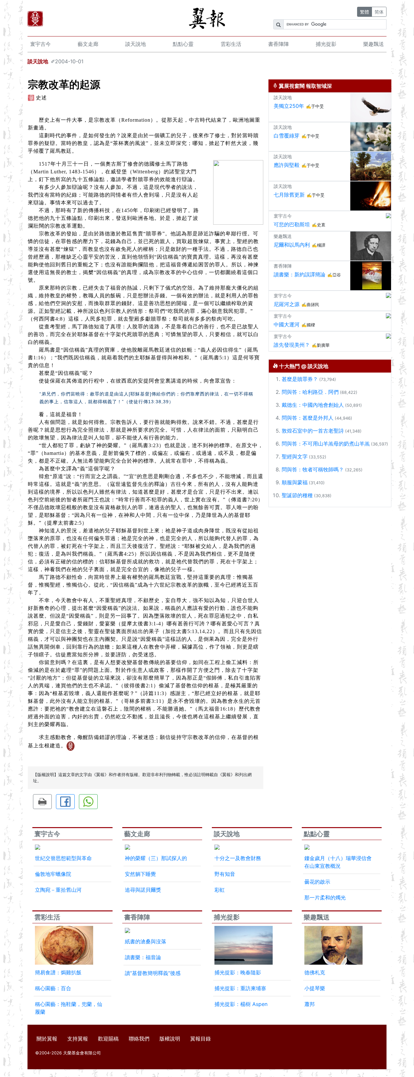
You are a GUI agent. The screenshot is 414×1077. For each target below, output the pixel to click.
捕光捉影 (326, 44)
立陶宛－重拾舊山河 (58, 890)
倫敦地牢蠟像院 (53, 874)
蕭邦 (309, 1004)
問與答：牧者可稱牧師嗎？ (313, 469)
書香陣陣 (278, 44)
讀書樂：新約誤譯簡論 (299, 274)
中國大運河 (287, 324)
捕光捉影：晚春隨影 (237, 972)
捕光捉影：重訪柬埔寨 (240, 988)
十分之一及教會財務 (237, 858)
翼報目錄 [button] (200, 1038)
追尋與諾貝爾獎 (143, 890)
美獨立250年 (289, 106)
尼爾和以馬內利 (292, 244)
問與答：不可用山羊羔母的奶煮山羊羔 (326, 443)
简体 (379, 12)
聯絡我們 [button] (139, 1038)
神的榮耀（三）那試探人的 (156, 858)
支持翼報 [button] (77, 1038)
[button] (42, 801)
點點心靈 (183, 44)
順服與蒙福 (295, 482)
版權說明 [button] (169, 1038)
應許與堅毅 (287, 165)
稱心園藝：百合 (53, 988)
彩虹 (219, 890)
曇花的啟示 (317, 881)
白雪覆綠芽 (287, 135)
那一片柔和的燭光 (325, 897)
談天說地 (135, 44)
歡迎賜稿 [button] (108, 1038)
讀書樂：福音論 (143, 957)
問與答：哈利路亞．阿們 (310, 392)
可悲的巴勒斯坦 (292, 224)
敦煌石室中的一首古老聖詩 (313, 430)
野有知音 (224, 874)
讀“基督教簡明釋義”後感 (152, 973)
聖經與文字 (295, 456)
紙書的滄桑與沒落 (145, 941)
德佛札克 (314, 972)
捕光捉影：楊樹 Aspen (240, 1004)
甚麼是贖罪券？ (300, 379)
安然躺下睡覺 (140, 874)
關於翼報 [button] (47, 1038)
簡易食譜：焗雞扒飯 (58, 972)
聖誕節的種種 (297, 495)
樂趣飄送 (373, 44)
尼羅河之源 (287, 304)
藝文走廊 (88, 44)
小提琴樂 (314, 988)
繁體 (364, 12)
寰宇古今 (40, 44)
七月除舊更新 (289, 194)
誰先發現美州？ (292, 345)
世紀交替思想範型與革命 (63, 858)
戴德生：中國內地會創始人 (313, 405)
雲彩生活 (231, 44)
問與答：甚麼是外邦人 (307, 418)
